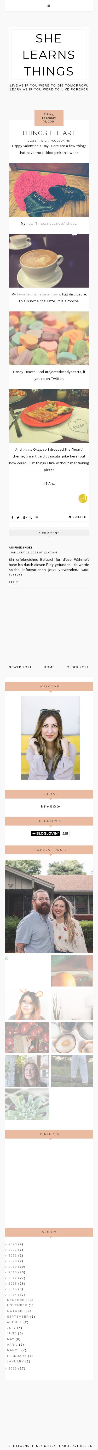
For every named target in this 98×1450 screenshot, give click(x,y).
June (12, 1333)
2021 (13, 1255)
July (12, 1327)
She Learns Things (49, 54)
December (17, 1299)
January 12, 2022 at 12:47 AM (33, 552)
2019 (13, 1266)
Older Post (78, 667)
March (14, 1350)
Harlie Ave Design (76, 1445)
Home (49, 667)
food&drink (60, 140)
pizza (27, 449)
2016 (13, 1283)
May (11, 1339)
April (13, 1344)
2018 (13, 1272)
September (18, 1316)
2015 (13, 1289)
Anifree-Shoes (20, 547)
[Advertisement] (50, 1183)
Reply (13, 582)
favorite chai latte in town (38, 294)
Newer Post (20, 667)
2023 (13, 1244)
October (16, 1310)
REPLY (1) (79, 516)
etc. (44, 140)
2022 (13, 1249)
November (18, 1305)
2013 (13, 1368)
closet (33, 140)
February (17, 1355)
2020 (13, 1261)
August (15, 1322)
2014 (13, 1294)
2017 (13, 1278)
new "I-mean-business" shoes (51, 223)
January (16, 1361)
